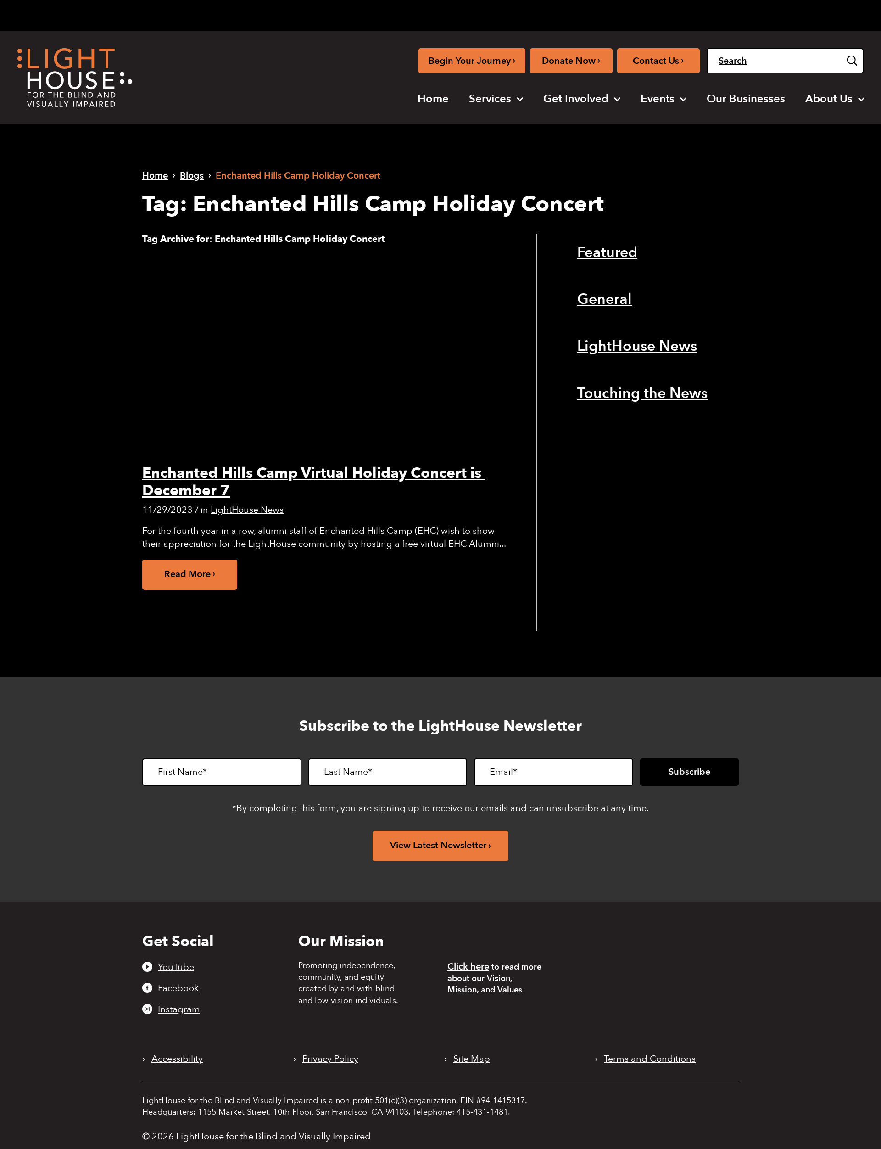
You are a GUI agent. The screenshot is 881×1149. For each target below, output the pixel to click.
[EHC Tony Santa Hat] (327, 351)
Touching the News (642, 393)
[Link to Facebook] (653, 13)
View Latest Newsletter (438, 845)
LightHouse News (247, 510)
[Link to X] (685, 13)
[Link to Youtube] (637, 13)
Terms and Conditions (650, 1059)
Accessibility (177, 1059)
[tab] (730, 14)
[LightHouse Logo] (74, 77)
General (604, 299)
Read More (187, 574)
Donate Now (571, 60)
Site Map (471, 1059)
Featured (607, 252)
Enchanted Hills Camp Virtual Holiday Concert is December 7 (313, 482)
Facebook (178, 988)
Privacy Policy (330, 1059)
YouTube (176, 967)
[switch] (817, 15)
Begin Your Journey (472, 60)
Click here (468, 966)
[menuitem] (433, 99)
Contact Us (658, 60)
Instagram (179, 1009)
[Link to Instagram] (667, 13)
